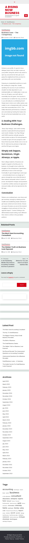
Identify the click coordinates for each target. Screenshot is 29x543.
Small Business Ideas (13, 515)
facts (4, 501)
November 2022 (7, 467)
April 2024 (6, 417)
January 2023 (6, 461)
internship (18, 505)
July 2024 (5, 408)
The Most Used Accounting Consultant (13, 234)
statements (6, 517)
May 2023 (6, 449)
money (16, 508)
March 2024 (6, 420)
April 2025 (6, 381)
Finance (13, 501)
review (4, 513)
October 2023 (7, 435)
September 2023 (7, 438)
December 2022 (7, 464)
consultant (16, 496)
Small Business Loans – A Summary (13, 361)
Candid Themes (19, 539)
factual (9, 501)
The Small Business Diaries (10, 343)
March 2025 (6, 384)
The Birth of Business (9, 340)
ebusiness (6, 499)
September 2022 (7, 473)
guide (19, 503)
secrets (18, 513)
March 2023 (6, 455)
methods (10, 508)
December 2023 (7, 429)
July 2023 (5, 444)
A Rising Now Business (12, 10)
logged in (11, 277)
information (11, 505)
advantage (16, 489)
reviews (8, 513)
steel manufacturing (14, 517)
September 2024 (7, 402)
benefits (7, 493)
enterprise (14, 499)
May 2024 (6, 414)
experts (20, 499)
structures (6, 519)
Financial (17, 501)
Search (22, 285)
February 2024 (7, 423)
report (20, 510)
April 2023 (6, 452)
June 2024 (6, 411)
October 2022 (7, 470)
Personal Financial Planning (12, 510)
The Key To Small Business (10, 332)
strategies (22, 517)
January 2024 (6, 426)
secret (13, 513)
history (23, 503)
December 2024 (7, 393)
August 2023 (6, 441)
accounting (8, 489)
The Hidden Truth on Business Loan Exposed (14, 248)
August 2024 (6, 405)
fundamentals (6, 503)
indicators (5, 505)
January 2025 (6, 390)
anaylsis (21, 489)
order (4, 510)
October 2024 (7, 399)
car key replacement (6, 496)
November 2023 (7, 432)
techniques (13, 519)
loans (5, 508)
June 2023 (6, 446)
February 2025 (7, 387)
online (22, 508)
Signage (22, 513)
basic (4, 493)
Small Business (6, 30)
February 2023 (7, 458)
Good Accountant (13, 503)
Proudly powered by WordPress (13, 537)
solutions (21, 515)
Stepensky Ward (19, 37)
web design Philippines (7, 521)
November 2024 (7, 396)
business (14, 492)
